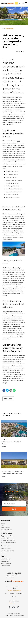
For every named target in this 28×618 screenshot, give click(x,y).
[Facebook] (19, 51)
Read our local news (6, 559)
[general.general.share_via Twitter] (7, 390)
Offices (3, 523)
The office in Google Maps (14, 590)
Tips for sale (4, 553)
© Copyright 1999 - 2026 (14, 613)
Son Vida (9, 239)
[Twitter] (21, 51)
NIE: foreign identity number (8, 540)
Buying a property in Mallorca (8, 542)
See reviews (12, 603)
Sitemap (14, 596)
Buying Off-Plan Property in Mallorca (11, 443)
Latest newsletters (5, 565)
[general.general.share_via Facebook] (3, 390)
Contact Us (3, 525)
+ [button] (22, 3)
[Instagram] (18, 607)
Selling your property (6, 548)
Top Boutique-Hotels (6, 563)
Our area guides (5, 561)
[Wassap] (24, 51)
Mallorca (12, 593)
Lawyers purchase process (7, 550)
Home (3, 28)
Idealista (20, 120)
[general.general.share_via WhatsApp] (14, 390)
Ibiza (6, 593)
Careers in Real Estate (6, 529)
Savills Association (5, 527)
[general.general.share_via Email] (10, 390)
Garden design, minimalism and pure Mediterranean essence (12, 472)
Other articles (8, 399)
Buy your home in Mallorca (7, 536)
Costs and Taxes (5, 538)
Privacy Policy (19, 593)
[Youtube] (13, 607)
